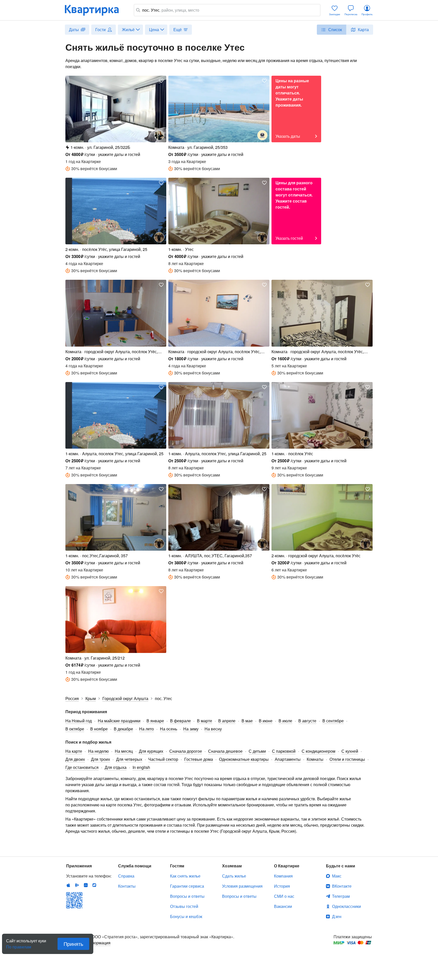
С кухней (349, 751)
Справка (126, 876)
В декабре (123, 729)
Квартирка (95, 10)
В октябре (74, 729)
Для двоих (75, 759)
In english (141, 767)
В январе (155, 721)
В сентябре (333, 721)
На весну (213, 729)
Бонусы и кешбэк (186, 916)
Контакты (127, 886)
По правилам (18, 945)
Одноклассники (346, 906)
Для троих (100, 759)
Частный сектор (163, 759)
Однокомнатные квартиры (244, 759)
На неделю (98, 751)
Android (77, 885)
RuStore (94, 885)
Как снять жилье (185, 876)
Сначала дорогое (185, 751)
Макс (336, 876)
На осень (168, 729)
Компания (283, 876)
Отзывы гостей (184, 906)
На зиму (190, 729)
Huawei (85, 885)
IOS (68, 885)
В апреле (226, 721)
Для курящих (151, 751)
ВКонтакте (342, 886)
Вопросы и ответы (187, 896)
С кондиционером (318, 751)
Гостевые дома (198, 759)
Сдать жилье (234, 876)
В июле (285, 721)
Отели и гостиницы (347, 759)
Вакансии (283, 906)
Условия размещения (242, 886)
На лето (146, 729)
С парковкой (284, 751)
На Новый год (78, 721)
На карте (73, 751)
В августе (307, 721)
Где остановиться (82, 767)
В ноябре (99, 729)
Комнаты (315, 759)
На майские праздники (119, 721)
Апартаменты (288, 759)
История (282, 886)
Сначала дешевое (225, 751)
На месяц (124, 751)
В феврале (180, 721)
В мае (247, 721)
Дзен (336, 916)
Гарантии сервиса (187, 886)
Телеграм (341, 896)
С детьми (257, 751)
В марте (204, 721)
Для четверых (129, 759)
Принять (73, 943)
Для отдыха (115, 767)
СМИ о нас (284, 896)
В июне (265, 721)
